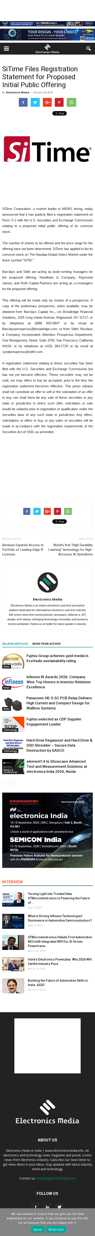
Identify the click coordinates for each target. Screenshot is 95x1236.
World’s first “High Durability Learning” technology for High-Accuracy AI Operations (70, 549)
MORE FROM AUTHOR (46, 643)
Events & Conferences (10, 771)
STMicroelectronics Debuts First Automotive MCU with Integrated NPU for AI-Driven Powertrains (60, 941)
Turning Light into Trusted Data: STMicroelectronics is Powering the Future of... (59, 898)
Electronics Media (17, 92)
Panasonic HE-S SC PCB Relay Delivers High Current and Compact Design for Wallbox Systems (59, 703)
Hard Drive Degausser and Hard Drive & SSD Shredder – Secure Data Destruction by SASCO (59, 745)
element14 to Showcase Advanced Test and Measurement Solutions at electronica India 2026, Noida (57, 766)
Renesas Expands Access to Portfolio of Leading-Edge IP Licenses (23, 549)
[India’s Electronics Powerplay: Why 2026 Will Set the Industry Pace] (13, 964)
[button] (89, 49)
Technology (10, 729)
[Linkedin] (47, 1207)
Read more (56, 1229)
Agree (37, 1229)
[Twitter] (59, 1207)
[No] (89, 1222)
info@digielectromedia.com (56, 1178)
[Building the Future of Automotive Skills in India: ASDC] (13, 986)
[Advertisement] (47, 468)
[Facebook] (35, 1207)
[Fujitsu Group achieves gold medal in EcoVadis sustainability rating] (13, 661)
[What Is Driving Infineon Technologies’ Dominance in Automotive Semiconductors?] (13, 921)
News (7, 666)
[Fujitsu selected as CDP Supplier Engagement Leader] (13, 724)
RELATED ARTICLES (15, 643)
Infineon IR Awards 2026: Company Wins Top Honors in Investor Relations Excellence (59, 682)
